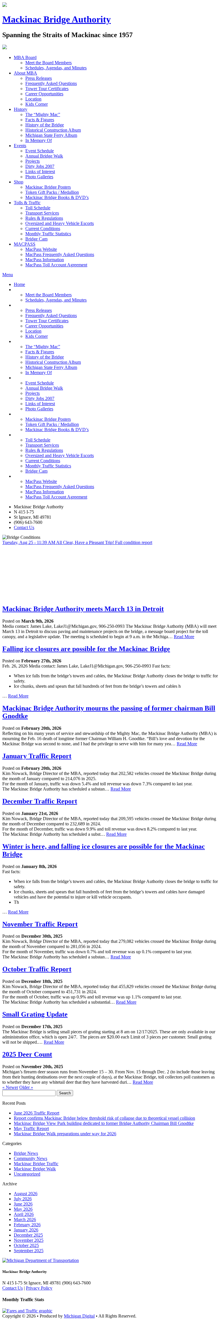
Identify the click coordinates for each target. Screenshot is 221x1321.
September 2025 (28, 1250)
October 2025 (26, 1245)
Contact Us (24, 527)
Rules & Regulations (44, 218)
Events (20, 145)
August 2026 (25, 1193)
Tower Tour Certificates (46, 88)
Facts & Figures (39, 119)
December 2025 (28, 1235)
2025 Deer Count (27, 1054)
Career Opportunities (44, 93)
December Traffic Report (39, 801)
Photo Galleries (39, 176)
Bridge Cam (36, 238)
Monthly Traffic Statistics (48, 233)
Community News (30, 1158)
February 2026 (27, 1224)
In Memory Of (38, 140)
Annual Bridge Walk (44, 155)
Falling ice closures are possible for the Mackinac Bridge (86, 649)
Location (33, 98)
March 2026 (25, 1219)
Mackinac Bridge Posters (48, 187)
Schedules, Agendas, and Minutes (56, 67)
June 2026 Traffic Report (36, 1112)
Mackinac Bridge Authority (56, 19)
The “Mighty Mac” (42, 114)
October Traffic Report (36, 969)
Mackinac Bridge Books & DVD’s (57, 197)
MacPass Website (41, 249)
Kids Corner (36, 104)
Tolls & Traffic (27, 202)
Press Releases (38, 78)
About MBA (25, 73)
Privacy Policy (39, 1288)
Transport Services (42, 213)
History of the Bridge (44, 124)
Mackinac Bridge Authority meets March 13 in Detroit (83, 609)
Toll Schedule (37, 207)
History (20, 109)
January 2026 (26, 1229)
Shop (18, 181)
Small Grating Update (35, 1014)
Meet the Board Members (48, 62)
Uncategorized (27, 1174)
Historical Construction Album (53, 130)
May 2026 (23, 1209)
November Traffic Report (40, 924)
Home (19, 284)
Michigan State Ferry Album (51, 135)
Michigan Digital (79, 1316)
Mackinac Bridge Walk (35, 1168)
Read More (184, 636)
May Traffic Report (31, 1128)
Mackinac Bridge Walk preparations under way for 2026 (65, 1133)
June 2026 (23, 1203)
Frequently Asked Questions (51, 83)
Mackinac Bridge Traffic (36, 1163)
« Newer (10, 1087)
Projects (32, 161)
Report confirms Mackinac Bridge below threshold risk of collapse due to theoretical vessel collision (104, 1118)
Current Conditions (42, 228)
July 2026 (23, 1198)
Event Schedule (39, 150)
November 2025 (28, 1240)
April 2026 (24, 1214)
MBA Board (25, 57)
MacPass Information (44, 259)
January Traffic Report (36, 756)
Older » (26, 1087)
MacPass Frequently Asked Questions (59, 254)
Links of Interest (40, 171)
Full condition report (133, 542)
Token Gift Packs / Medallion (52, 192)
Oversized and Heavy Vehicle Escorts (59, 223)
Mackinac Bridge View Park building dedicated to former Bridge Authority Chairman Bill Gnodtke (104, 1123)
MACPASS (24, 244)
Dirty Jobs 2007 (39, 166)
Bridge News (26, 1153)
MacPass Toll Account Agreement (56, 264)
